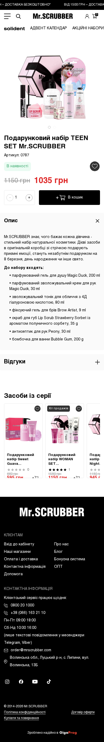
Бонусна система (69, 559)
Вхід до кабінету (19, 544)
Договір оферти (83, 712)
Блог (58, 552)
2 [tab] (54, 127)
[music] (48, 681)
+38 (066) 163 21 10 (28, 613)
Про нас (61, 544)
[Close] (97, 220)
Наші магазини (17, 552)
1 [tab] (49, 127)
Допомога (13, 574)
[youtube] (34, 681)
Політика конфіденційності (25, 712)
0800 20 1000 (22, 605)
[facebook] (21, 681)
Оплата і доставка (21, 559)
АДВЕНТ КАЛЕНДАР (48, 28)
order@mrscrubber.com (31, 650)
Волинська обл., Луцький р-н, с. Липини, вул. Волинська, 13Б (49, 661)
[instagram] (7, 681)
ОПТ (58, 567)
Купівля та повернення (21, 718)
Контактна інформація (25, 567)
